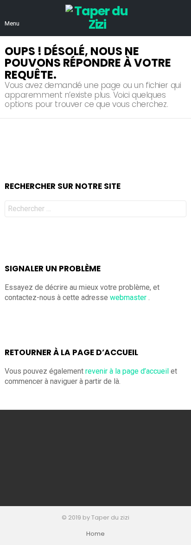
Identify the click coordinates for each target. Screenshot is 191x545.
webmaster (128, 297)
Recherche (177, 209)
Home (95, 534)
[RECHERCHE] (180, 18)
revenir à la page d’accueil (127, 371)
